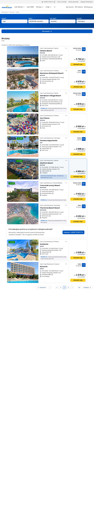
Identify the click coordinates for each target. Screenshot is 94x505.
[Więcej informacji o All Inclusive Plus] (52, 81)
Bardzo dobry (77, 48)
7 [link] (72, 287)
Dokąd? (4, 18)
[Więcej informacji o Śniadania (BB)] (52, 274)
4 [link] (60, 287)
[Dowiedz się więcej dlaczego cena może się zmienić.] (85, 59)
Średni (79, 138)
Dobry (79, 70)
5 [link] (64, 287)
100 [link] (79, 287)
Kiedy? (30, 18)
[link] (6, 7)
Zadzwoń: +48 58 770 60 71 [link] (72, 232)
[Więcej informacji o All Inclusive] (50, 126)
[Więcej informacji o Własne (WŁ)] (50, 148)
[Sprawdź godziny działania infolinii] (54, 2)
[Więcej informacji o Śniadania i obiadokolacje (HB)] (61, 59)
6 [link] (68, 287)
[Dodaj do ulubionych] (36, 48)
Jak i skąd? (53, 18)
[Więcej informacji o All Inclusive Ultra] (53, 193)
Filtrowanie (46, 31)
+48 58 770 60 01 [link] (48, 2)
